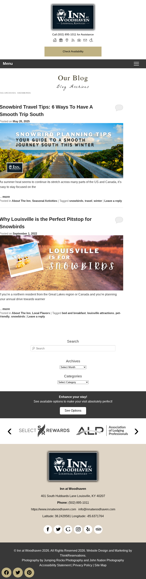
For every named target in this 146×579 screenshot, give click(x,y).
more (6, 196)
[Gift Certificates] (61, 40)
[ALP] (102, 430)
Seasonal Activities (44, 200)
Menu (8, 63)
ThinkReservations (72, 555)
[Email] (85, 40)
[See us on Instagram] (78, 529)
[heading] (73, 82)
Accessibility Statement (55, 565)
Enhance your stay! (73, 396)
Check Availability (73, 51)
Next (136, 431)
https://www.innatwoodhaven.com (53, 509)
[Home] (54, 40)
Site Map (100, 565)
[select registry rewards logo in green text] (44, 430)
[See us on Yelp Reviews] (88, 529)
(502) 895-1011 (67, 34)
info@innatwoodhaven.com (96, 509)
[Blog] (73, 40)
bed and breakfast (74, 313)
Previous (9, 431)
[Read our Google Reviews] (68, 529)
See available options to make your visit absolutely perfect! (73, 401)
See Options (73, 410)
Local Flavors (41, 313)
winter (98, 200)
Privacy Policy (82, 565)
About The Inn (21, 200)
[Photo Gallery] (79, 40)
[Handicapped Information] (91, 40)
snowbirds (76, 200)
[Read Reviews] (98, 529)
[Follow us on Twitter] (58, 529)
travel (88, 200)
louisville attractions (100, 313)
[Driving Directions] (67, 40)
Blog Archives (73, 87)
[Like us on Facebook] (48, 529)
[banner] (73, 404)
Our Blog (73, 77)
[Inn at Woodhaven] (73, 30)
